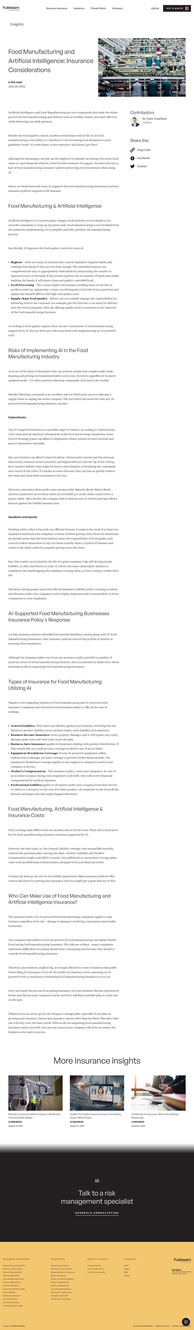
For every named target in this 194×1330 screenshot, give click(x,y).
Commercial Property (11, 1286)
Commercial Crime (10, 1299)
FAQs (126, 1272)
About (126, 1265)
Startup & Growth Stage (60, 1265)
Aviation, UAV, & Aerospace (60, 1299)
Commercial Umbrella (11, 1302)
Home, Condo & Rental (95, 1269)
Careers (127, 1276)
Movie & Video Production (60, 1282)
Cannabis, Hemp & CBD (59, 1296)
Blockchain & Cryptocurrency (61, 1292)
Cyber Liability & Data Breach (13, 1279)
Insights (127, 1269)
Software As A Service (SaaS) (61, 1269)
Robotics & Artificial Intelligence (62, 1279)
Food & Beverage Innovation (61, 1289)
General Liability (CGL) (11, 1276)
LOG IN (155, 8)
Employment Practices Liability (14, 1289)
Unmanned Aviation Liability (13, 1306)
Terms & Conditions (181, 1326)
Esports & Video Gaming (60, 1286)
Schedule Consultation (97, 1213)
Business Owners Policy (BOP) (14, 1265)
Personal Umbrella (94, 1265)
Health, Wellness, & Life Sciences (63, 1272)
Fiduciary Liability (9, 1292)
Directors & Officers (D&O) (12, 1269)
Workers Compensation (11, 1296)
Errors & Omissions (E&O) (12, 1272)
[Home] (11, 8)
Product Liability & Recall (11, 1282)
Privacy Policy (162, 1326)
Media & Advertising (58, 1276)
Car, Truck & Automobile (96, 1272)
